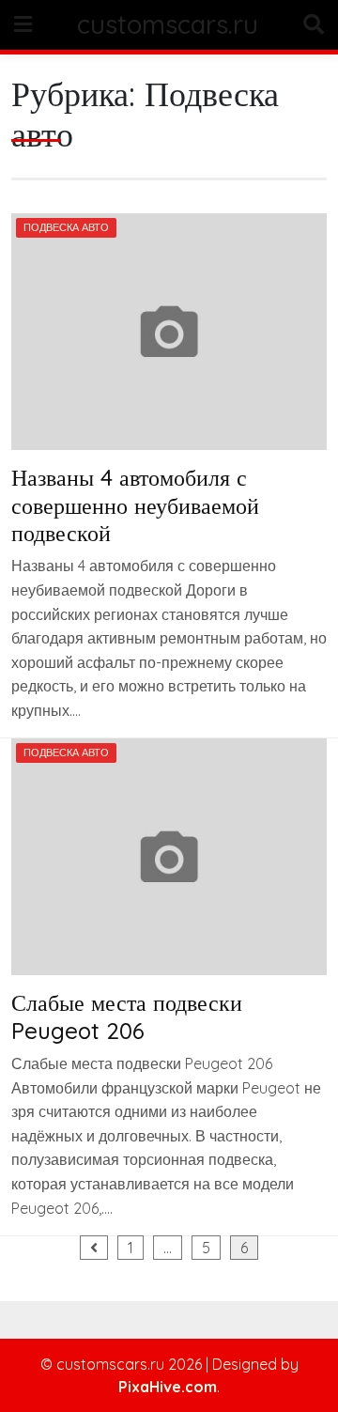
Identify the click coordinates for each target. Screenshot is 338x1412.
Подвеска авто (66, 227)
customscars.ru (167, 24)
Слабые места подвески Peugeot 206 (126, 1016)
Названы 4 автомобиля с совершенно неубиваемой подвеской (135, 505)
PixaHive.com (167, 1386)
